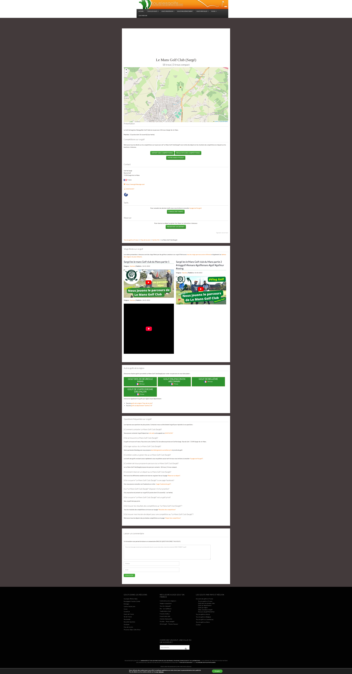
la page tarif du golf (195, 208)
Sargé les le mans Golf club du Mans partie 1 (146, 261)
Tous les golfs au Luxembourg (204, 619)
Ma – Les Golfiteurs (166, 608)
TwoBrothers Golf (165, 611)
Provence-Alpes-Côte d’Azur (132, 629)
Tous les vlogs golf (165, 606)
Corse (126, 609)
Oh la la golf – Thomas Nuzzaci (169, 624)
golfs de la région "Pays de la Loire (141, 403)
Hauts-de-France (129, 614)
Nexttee (132, 266)
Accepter (217, 671)
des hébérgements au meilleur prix (161, 450)
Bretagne (126, 604)
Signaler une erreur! (222, 232)
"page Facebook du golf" (163, 484)
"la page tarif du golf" (196, 458)
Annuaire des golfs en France (204, 599)
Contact (198, 624)
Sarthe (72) (155, 240)
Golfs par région (203, 607)
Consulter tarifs (175, 211)
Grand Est (127, 611)
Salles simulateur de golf (205, 609)
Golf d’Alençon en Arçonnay (174, 380)
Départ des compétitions (162, 153)
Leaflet (216, 121)
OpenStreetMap (224, 121)
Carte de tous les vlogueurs (168, 601)
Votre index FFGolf (176, 157)
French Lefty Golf (165, 616)
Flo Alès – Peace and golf (167, 621)
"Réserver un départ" (174, 475)
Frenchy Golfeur (165, 614)
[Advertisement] (176, 44)
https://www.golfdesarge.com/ (135, 184)
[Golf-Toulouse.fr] (183, 4)
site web (151, 433)
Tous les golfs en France (131, 240)
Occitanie (126, 624)
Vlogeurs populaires (166, 603)
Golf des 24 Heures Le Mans (140, 380)
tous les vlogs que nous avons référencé (199, 254)
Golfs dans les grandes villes (206, 603)
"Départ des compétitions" (173, 518)
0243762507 (130, 189)
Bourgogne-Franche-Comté (132, 601)
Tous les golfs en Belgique (203, 617)
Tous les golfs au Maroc (203, 622)
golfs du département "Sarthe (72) (141, 405)
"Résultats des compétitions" (167, 509)
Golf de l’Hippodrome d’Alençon (140, 390)
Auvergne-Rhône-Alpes (131, 599)
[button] (126, 69)
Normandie (127, 619)
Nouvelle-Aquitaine (129, 622)
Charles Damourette (166, 619)
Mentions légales (185, 666)
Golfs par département (205, 605)
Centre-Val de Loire (129, 606)
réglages (161, 672)
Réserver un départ (175, 227)
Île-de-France (128, 616)
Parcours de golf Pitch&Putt (206, 612)
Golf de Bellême (208, 379)
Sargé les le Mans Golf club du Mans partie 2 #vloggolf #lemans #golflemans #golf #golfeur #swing (200, 265)
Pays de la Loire (145, 240)
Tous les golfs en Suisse (203, 614)
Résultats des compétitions (188, 153)
